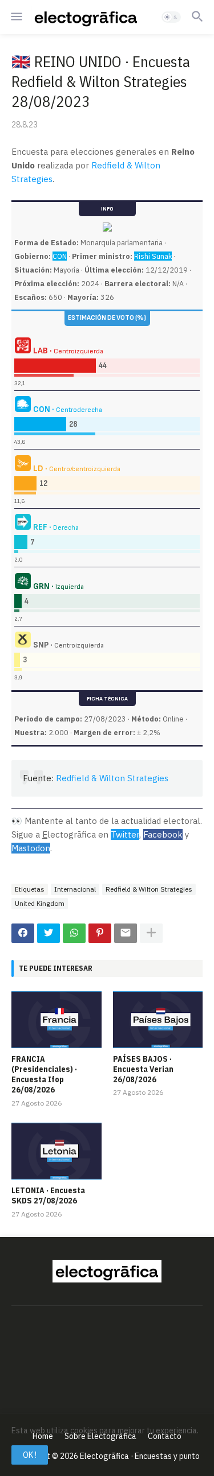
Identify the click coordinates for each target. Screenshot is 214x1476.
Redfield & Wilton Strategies (112, 778)
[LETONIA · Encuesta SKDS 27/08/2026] (56, 1151)
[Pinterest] (99, 933)
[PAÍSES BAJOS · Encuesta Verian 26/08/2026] (158, 1019)
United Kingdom (39, 903)
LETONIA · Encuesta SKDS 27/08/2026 (48, 1195)
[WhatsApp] (74, 933)
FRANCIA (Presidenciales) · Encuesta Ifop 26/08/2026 (44, 1074)
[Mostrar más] (151, 933)
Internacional (75, 889)
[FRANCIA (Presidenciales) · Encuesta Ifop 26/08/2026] (56, 1019)
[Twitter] (48, 933)
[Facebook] (22, 933)
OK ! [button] (30, 1455)
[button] (15, 17)
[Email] (125, 933)
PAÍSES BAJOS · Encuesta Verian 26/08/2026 (143, 1069)
